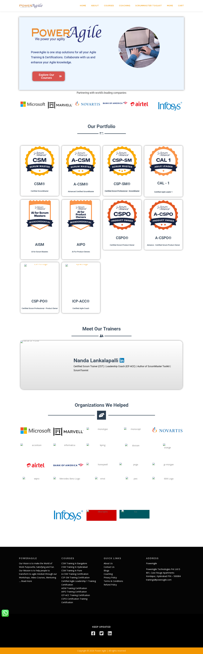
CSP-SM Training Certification (75, 577)
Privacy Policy (110, 577)
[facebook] (93, 633)
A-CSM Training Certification (74, 574)
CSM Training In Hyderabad (74, 567)
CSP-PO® (40, 301)
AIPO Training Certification (74, 591)
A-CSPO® (163, 238)
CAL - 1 (163, 183)
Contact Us (109, 567)
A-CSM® (81, 184)
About (95, 5)
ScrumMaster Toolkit (148, 5)
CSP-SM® (122, 184)
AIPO (81, 244)
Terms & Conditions (113, 581)
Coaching (124, 5)
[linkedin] (110, 633)
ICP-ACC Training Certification (75, 595)
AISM (39, 244)
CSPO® (122, 238)
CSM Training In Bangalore (74, 563)
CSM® (39, 184)
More (170, 5)
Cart (181, 5)
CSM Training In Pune (71, 570)
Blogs (106, 570)
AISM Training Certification (74, 588)
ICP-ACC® (81, 301)
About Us (108, 563)
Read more (26, 581)
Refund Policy (110, 584)
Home (83, 5)
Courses (109, 5)
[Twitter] (101, 633)
